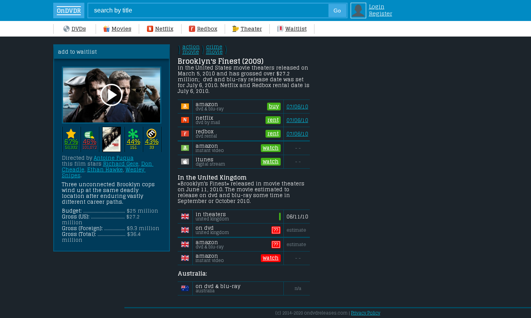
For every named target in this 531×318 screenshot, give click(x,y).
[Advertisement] (378, 161)
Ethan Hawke (105, 170)
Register (380, 13)
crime (214, 49)
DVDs (79, 29)
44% (133, 141)
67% (71, 141)
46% (89, 141)
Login (376, 6)
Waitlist (296, 29)
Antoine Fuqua (114, 158)
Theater (251, 29)
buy (274, 106)
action (191, 49)
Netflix (164, 29)
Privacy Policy (365, 313)
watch (271, 148)
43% (152, 141)
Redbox (207, 29)
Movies (121, 29)
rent (273, 120)
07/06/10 (297, 107)
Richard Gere (120, 164)
